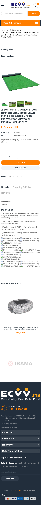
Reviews (5, 193)
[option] (5, 104)
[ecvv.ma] (20, 4)
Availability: (5, 133)
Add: (2, 416)
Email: (3, 424)
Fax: (2, 427)
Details (5, 187)
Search (5, 495)
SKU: (2, 136)
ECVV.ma (18, 490)
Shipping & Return (23, 187)
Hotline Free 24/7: (15, 406)
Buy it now (20, 163)
